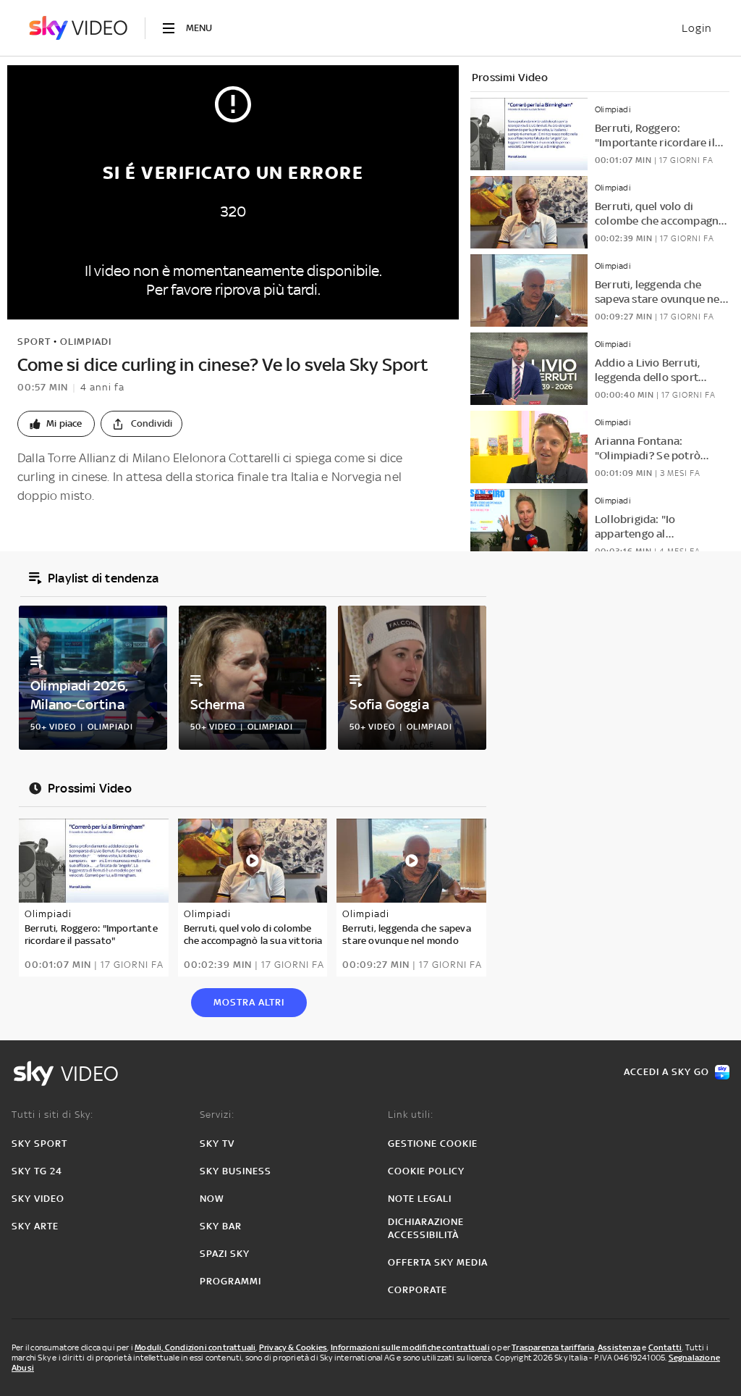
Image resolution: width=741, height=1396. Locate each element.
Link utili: (410, 1114)
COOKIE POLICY (426, 1171)
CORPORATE (417, 1289)
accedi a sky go (666, 1071)
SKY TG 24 (37, 1171)
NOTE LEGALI (420, 1198)
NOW (212, 1198)
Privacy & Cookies (293, 1347)
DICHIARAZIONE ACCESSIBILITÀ (426, 1228)
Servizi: (217, 1114)
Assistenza (619, 1347)
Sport (34, 341)
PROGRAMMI (230, 1281)
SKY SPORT (39, 1143)
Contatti (665, 1347)
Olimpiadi (85, 341)
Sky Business (235, 1171)
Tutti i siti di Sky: (52, 1114)
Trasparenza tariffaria (553, 1347)
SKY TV (217, 1143)
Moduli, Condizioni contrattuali (195, 1347)
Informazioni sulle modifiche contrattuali (410, 1347)
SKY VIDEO (38, 1198)
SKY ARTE (35, 1226)
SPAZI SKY (225, 1253)
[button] (56, 424)
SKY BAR (221, 1226)
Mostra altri (248, 1002)
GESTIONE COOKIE (433, 1143)
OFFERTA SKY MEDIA (438, 1262)
